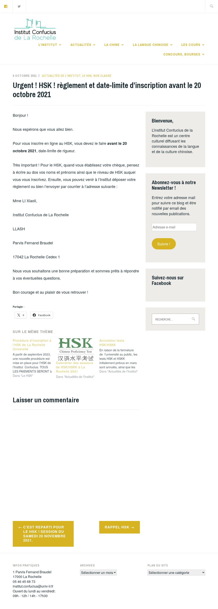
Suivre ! (163, 243)
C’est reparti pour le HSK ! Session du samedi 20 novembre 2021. (44, 534)
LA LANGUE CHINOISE (150, 44)
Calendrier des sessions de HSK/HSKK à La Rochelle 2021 (74, 367)
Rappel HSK (117, 527)
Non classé (102, 76)
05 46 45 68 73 (24, 581)
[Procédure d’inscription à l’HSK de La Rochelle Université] (34, 358)
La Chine (112, 44)
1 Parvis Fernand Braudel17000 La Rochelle (32, 574)
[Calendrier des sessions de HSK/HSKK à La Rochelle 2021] (75, 349)
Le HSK (87, 76)
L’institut (48, 44)
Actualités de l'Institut (61, 76)
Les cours (190, 44)
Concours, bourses (181, 54)
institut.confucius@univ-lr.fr (33, 586)
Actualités (80, 44)
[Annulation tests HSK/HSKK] (121, 356)
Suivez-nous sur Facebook (168, 280)
